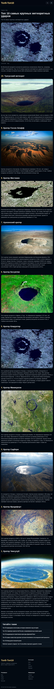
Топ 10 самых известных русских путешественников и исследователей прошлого (26, 637)
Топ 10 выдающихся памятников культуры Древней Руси (19, 634)
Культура (3, 680)
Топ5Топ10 (7, 3)
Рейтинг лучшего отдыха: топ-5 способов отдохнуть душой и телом (22, 644)
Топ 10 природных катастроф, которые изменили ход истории (20, 627)
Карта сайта (31, 676)
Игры (29, 664)
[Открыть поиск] (47, 2)
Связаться (30, 678)
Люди (2, 676)
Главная (3, 10)
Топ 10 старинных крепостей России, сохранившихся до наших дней (22, 631)
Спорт (2, 678)
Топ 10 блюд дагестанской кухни (12, 640)
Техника (30, 666)
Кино (29, 662)
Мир (7, 10)
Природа (30, 668)
